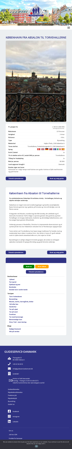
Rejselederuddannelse (15, 392)
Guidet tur (11, 404)
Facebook (16, 411)
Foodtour (12, 314)
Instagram (16, 417)
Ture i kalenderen (15, 296)
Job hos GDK (13, 434)
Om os (11, 431)
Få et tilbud (42, 266)
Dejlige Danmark (15, 329)
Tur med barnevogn (16, 317)
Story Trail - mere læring (17, 322)
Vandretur (12, 307)
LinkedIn (15, 422)
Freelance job (12, 395)
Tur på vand (13, 312)
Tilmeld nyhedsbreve (15, 178)
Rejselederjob (12, 398)
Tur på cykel (13, 309)
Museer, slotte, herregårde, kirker (21, 302)
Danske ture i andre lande (18, 290)
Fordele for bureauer (15, 438)
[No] (70, 444)
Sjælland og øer (14, 284)
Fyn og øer (13, 282)
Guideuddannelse (13, 389)
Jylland (11, 279)
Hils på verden (14, 331)
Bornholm (12, 287)
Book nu (29, 266)
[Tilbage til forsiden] (36, 13)
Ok (36, 446)
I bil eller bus (13, 304)
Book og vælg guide (57, 178)
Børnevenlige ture (15, 319)
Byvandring (13, 299)
